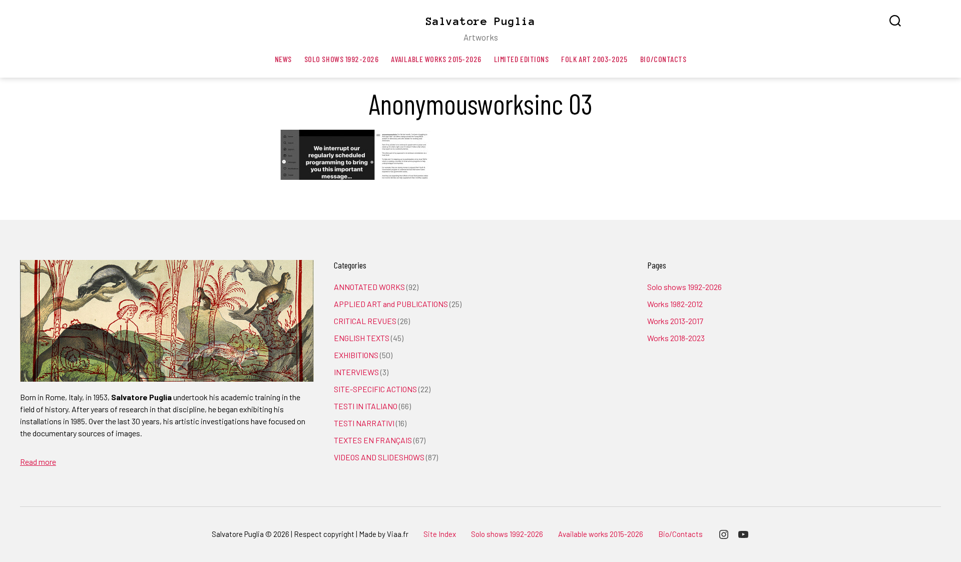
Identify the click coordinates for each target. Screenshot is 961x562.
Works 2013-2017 (675, 321)
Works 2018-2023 (676, 338)
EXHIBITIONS (356, 355)
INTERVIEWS (356, 372)
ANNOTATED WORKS (369, 287)
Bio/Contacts (663, 59)
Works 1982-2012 (675, 304)
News (283, 59)
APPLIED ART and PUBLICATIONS (391, 304)
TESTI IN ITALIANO (365, 406)
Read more (38, 461)
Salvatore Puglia (480, 21)
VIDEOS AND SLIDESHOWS (379, 457)
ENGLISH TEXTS (361, 338)
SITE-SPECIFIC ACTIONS (375, 389)
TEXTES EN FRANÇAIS (373, 440)
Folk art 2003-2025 (594, 59)
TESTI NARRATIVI (364, 423)
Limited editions (521, 59)
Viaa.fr (397, 533)
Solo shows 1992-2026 (341, 59)
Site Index (439, 533)
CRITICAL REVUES (365, 321)
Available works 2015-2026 (436, 59)
